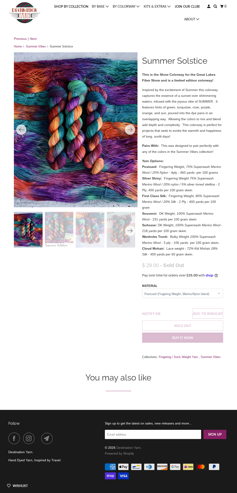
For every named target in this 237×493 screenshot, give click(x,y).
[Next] (130, 130)
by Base (99, 6)
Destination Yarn (128, 447)
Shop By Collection (71, 6)
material (149, 286)
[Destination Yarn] (24, 12)
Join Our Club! (187, 6)
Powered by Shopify (119, 453)
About (190, 19)
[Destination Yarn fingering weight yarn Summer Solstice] (75, 129)
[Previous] (21, 130)
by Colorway (124, 6)
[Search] (215, 6)
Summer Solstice (174, 61)
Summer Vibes (36, 46)
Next (33, 39)
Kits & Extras (155, 6)
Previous (20, 39)
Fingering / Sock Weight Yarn (179, 357)
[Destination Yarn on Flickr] (39, 438)
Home (18, 46)
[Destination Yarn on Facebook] (15, 438)
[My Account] (209, 6)
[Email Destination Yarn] (48, 438)
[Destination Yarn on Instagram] (30, 438)
